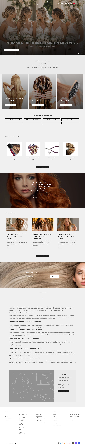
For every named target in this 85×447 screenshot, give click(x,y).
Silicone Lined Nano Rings (33, 157)
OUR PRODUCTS (8, 418)
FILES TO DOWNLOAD (57, 425)
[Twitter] (39, 423)
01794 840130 (39, 415)
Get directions (64, 391)
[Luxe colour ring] (70, 149)
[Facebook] (36, 423)
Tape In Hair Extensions (74, 416)
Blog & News (60, 3)
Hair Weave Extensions (74, 418)
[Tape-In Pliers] (51, 149)
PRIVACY (55, 418)
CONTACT (6, 416)
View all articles (42, 255)
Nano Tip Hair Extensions (74, 414)
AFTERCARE (55, 423)
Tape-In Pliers (52, 157)
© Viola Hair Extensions (10, 443)
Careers (65, 3)
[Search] (79, 3)
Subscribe (54, 276)
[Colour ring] (14, 149)
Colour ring (14, 157)
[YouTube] (44, 423)
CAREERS (6, 423)
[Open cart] (81, 3)
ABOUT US (7, 420)
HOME (6, 414)
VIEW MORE (8, 50)
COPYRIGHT (55, 420)
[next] (81, 150)
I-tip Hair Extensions (73, 420)
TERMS (54, 416)
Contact (70, 3)
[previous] (3, 150)
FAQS (54, 414)
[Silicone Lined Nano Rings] (33, 149)
